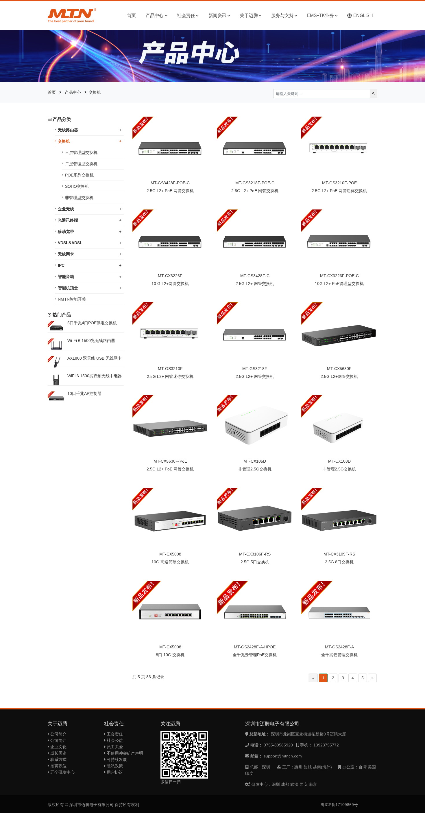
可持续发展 (116, 759)
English (363, 15)
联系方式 (57, 759)
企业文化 (57, 746)
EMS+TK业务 (320, 15)
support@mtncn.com (283, 756)
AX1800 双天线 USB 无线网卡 (94, 358)
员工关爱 (114, 746)
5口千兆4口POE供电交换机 (92, 323)
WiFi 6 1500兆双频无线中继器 (94, 376)
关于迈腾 (249, 15)
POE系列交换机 (79, 175)
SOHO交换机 (77, 186)
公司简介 (57, 734)
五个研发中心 (62, 772)
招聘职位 (57, 766)
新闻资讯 (217, 15)
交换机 (95, 92)
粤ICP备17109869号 (339, 804)
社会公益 (114, 740)
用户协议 (114, 772)
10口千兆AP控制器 (84, 393)
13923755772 (326, 745)
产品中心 (155, 15)
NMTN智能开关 (72, 299)
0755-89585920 (278, 745)
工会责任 (114, 734)
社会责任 (186, 15)
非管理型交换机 (79, 197)
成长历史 (57, 753)
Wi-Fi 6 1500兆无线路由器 (91, 340)
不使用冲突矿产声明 (124, 753)
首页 (131, 15)
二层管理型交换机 (81, 163)
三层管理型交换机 (81, 152)
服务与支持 (282, 15)
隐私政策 (114, 766)
